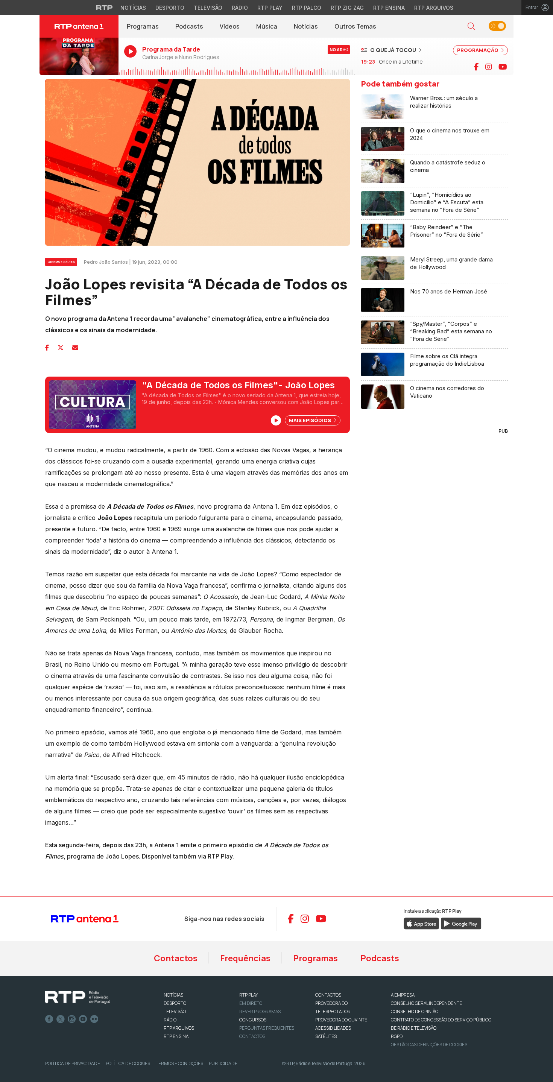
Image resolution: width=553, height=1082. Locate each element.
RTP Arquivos (433, 8)
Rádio (240, 8)
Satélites (326, 1036)
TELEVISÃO (175, 1011)
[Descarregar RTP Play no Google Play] (461, 923)
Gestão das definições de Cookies (429, 1044)
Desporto (169, 8)
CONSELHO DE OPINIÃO (414, 1011)
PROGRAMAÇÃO (478, 50)
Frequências (245, 958)
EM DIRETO (250, 1003)
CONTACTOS (328, 995)
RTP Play (270, 8)
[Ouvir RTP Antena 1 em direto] (79, 56)
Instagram (72, 1019)
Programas (143, 26)
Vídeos (230, 26)
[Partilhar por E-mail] (75, 347)
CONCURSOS (252, 1020)
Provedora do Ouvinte (341, 1020)
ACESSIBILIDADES (333, 1028)
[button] (471, 26)
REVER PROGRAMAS (260, 1011)
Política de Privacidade (72, 1063)
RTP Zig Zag (347, 8)
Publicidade (223, 1063)
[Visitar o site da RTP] (104, 7)
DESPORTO (175, 1003)
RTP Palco (306, 8)
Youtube (83, 1019)
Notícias (133, 8)
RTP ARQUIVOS (179, 1028)
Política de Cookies (128, 1063)
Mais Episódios (310, 420)
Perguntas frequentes (266, 1028)
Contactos (176, 958)
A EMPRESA (403, 995)
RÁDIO (170, 1020)
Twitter (60, 1019)
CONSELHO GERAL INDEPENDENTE (426, 1003)
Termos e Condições (179, 1063)
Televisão (208, 8)
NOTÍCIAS (173, 995)
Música (266, 26)
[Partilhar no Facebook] (47, 347)
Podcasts (189, 26)
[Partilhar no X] (61, 347)
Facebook (49, 1019)
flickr (94, 1019)
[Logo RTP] (77, 997)
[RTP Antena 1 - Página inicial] (79, 26)
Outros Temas (355, 26)
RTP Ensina (389, 8)
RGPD (397, 1036)
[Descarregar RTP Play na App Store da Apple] (421, 923)
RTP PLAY (248, 995)
